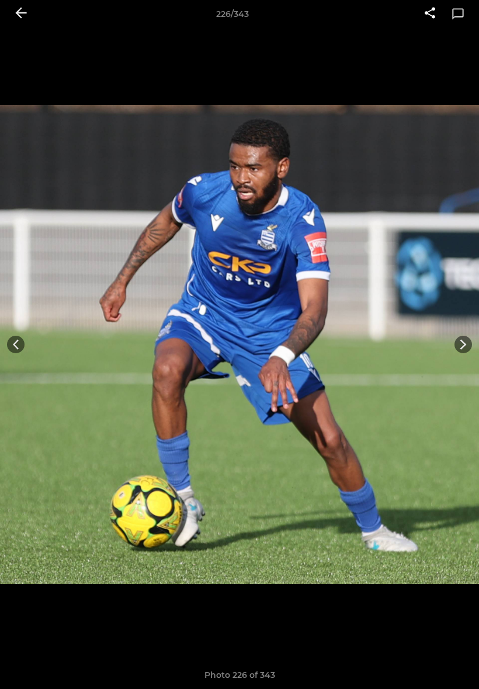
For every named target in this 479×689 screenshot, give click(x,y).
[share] (430, 14)
